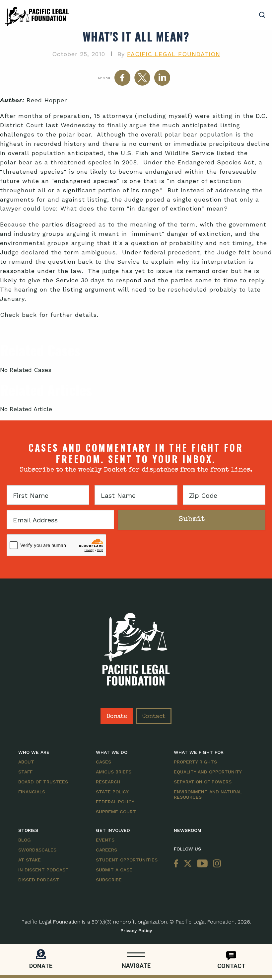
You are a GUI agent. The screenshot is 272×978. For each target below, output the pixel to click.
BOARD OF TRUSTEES (43, 781)
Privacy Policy (136, 930)
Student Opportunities (127, 859)
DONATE (40, 965)
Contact (154, 717)
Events (105, 840)
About (26, 761)
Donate (116, 717)
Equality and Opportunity (208, 771)
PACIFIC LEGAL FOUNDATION (173, 53)
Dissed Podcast (38, 879)
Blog (24, 840)
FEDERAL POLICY (115, 801)
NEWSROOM (187, 830)
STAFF (25, 771)
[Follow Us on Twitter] (187, 864)
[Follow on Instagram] (215, 864)
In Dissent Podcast (43, 869)
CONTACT (231, 965)
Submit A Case (114, 869)
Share (104, 77)
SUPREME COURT (116, 811)
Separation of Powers (203, 781)
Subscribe (109, 879)
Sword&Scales (37, 849)
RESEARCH (108, 781)
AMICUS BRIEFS (113, 771)
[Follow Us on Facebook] (177, 864)
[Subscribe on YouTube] (202, 864)
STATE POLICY (112, 791)
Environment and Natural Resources (208, 794)
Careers (106, 849)
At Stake (29, 859)
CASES (103, 761)
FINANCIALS (31, 791)
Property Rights (195, 761)
